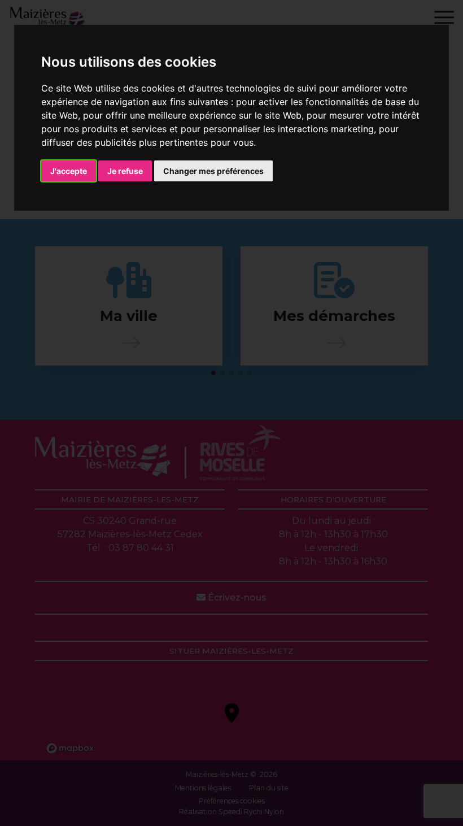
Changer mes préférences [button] (213, 171)
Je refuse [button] (125, 171)
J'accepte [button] (68, 171)
